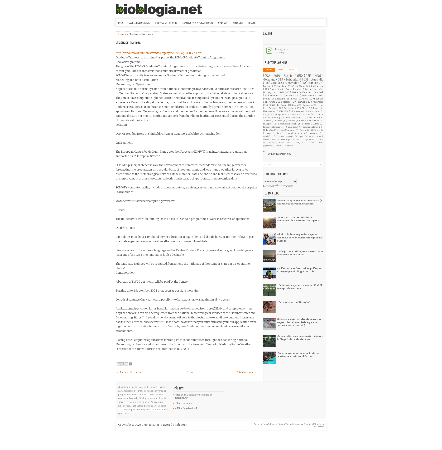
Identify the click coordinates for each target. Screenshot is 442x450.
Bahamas (291, 130)
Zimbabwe (289, 146)
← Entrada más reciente (130, 372)
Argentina (314, 111)
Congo (266, 114)
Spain (289, 76)
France (312, 82)
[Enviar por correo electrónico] (119, 364)
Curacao (320, 139)
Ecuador (275, 95)
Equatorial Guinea (311, 124)
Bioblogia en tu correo (166, 22)
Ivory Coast (300, 143)
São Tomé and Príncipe (281, 139)
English (252, 22)
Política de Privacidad (186, 408)
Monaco (269, 146)
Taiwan (297, 139)
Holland (267, 130)
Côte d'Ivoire (278, 136)
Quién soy (222, 22)
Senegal (273, 108)
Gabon (294, 105)
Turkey (278, 130)
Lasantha (299, 424)
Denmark (318, 92)
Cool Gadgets (318, 427)
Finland (274, 89)
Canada (276, 82)
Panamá (290, 95)
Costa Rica (298, 86)
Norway (268, 92)
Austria (282, 86)
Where (269, 69)
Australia (317, 79)
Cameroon (291, 127)
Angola (266, 136)
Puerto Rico (313, 117)
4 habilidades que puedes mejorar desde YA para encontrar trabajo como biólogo (299, 237)
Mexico (287, 102)
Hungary (279, 114)
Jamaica (312, 143)
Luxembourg (274, 117)
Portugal (267, 86)
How (280, 69)
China (272, 102)
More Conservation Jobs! (279, 153)
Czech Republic (294, 89)
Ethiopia (281, 143)
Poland (267, 98)
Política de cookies (184, 403)
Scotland (318, 98)
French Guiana (274, 133)
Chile (305, 108)
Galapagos (308, 105)
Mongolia (291, 136)
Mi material (238, 22)
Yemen (279, 146)
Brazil (294, 98)
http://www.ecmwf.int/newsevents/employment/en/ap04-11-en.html (159, 53)
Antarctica (318, 102)
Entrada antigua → (246, 372)
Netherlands (299, 92)
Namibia (284, 111)
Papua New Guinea (309, 120)
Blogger (181, 424)
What (291, 69)
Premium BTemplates (314, 424)
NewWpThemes (270, 424)
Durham (270, 143)
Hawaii (302, 102)
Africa (314, 89)
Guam (289, 133)
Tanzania (306, 114)
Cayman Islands (310, 127)
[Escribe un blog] (122, 364)
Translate (288, 186)
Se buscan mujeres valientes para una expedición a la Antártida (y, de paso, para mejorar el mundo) (299, 322)
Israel (320, 105)
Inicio (120, 22)
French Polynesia (272, 127)
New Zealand (309, 95)
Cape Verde (309, 139)
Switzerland (294, 79)
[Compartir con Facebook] (130, 364)
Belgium (280, 98)
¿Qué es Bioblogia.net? (139, 22)
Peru (306, 98)
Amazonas (299, 111)
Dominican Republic (288, 124)
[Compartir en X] (126, 364)
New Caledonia (294, 117)
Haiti (290, 143)
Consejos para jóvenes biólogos (197, 22)
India (316, 108)
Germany (269, 79)
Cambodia (318, 130)
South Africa (316, 86)
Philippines (268, 124)
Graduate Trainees (128, 42)
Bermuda (304, 130)
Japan (284, 105)
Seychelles (289, 108)
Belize (279, 120)
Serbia (312, 136)
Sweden (294, 82)
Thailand (267, 120)
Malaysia (292, 114)
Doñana (291, 120)
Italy (282, 92)
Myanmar (315, 133)
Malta (321, 143)
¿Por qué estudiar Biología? (293, 302)
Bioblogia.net (151, 424)
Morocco (301, 133)
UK (309, 76)
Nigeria (302, 136)
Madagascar (269, 111)
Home (121, 34)
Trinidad (319, 114)
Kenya (272, 105)
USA (267, 76)
